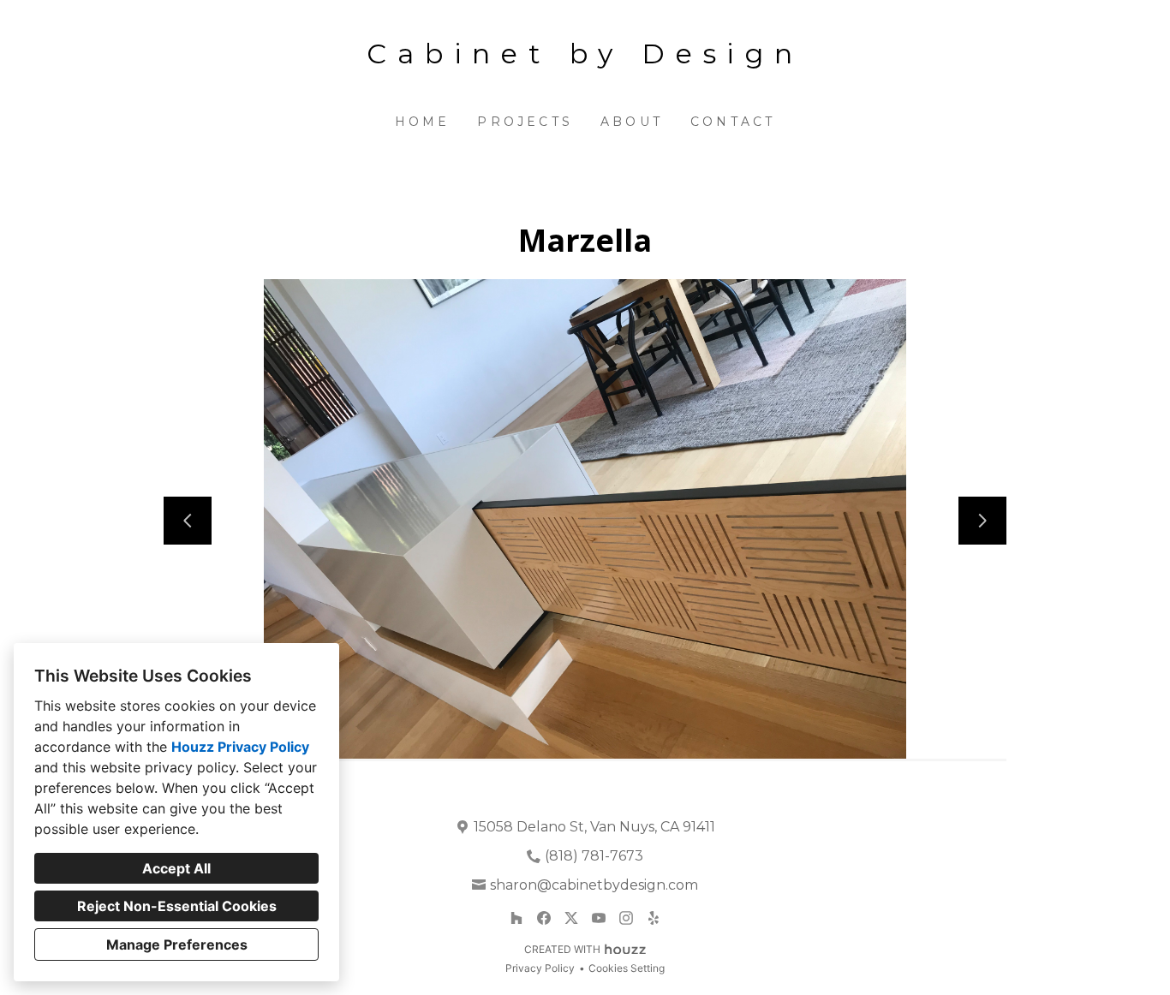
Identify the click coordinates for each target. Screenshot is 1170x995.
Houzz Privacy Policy (240, 746)
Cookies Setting (626, 968)
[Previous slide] (188, 521)
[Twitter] (571, 918)
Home (423, 121)
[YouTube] (599, 918)
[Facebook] (544, 918)
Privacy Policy (540, 968)
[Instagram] (626, 918)
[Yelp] (653, 918)
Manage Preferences (177, 944)
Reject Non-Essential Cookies (177, 906)
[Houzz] (516, 918)
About (631, 121)
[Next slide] (982, 521)
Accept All (176, 868)
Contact (732, 121)
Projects (525, 121)
